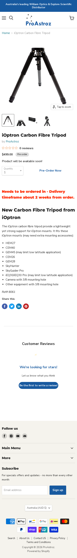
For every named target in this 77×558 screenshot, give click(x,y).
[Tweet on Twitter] (12, 306)
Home (6, 33)
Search (11, 538)
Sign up (58, 490)
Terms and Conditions (38, 542)
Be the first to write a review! (38, 385)
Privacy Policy (57, 538)
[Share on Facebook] (4, 306)
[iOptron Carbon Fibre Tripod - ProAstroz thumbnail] (8, 120)
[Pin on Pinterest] (26, 306)
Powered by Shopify (38, 551)
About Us (24, 538)
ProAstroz (12, 141)
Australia (37, 508)
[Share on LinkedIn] (19, 306)
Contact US (40, 538)
